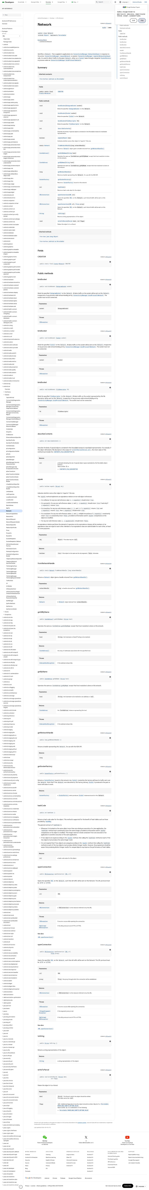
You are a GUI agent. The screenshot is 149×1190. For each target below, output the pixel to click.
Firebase (62, 1178)
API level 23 (108, 382)
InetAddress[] (44, 153)
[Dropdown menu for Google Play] (67, 2)
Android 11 (90, 1171)
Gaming (48, 1154)
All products (88, 1178)
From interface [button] (52, 79)
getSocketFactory (64, 179)
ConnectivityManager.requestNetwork (57, 56)
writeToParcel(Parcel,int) (81, 450)
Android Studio (137, 2)
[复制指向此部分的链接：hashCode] (47, 806)
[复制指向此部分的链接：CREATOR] (47, 257)
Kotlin (104, 28)
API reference (7, 8)
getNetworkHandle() (97, 148)
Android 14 (90, 1163)
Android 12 (90, 1168)
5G (47, 1168)
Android (27, 1154)
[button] (11, 31)
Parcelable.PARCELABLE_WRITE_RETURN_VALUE (74, 1110)
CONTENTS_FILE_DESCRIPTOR (63, 452)
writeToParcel (62, 221)
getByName (61, 162)
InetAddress (43, 162)
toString (61, 213)
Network (47, 93)
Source (27, 1163)
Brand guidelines (41, 1186)
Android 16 (90, 1157)
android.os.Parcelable (56, 79)
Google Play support (133, 1160)
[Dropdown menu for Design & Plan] (41, 2)
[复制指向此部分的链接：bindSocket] (48, 280)
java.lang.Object (42, 40)
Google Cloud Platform (75, 1178)
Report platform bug (133, 1154)
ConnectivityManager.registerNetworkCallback (94, 56)
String (69, 153)
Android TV (69, 1165)
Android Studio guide (114, 1156)
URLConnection (44, 195)
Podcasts (27, 1171)
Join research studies (134, 1163)
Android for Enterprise (31, 1157)
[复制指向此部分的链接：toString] (46, 1036)
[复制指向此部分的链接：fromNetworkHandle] (56, 563)
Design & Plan (35, 2)
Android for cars (70, 1163)
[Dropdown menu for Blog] (78, 2)
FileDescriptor (71, 121)
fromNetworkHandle (64, 145)
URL (70, 195)
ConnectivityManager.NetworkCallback (86, 54)
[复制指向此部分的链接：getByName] (49, 672)
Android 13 (90, 1165)
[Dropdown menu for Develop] (53, 2)
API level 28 (108, 563)
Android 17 (90, 1154)
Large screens (70, 1154)
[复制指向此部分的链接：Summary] (49, 68)
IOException (43, 322)
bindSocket (61, 105)
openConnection (63, 195)
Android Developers (43, 18)
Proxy (77, 204)
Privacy (48, 1165)
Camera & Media (50, 1163)
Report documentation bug (135, 1157)
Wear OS (68, 1157)
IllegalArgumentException (44, 1012)
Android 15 (90, 1160)
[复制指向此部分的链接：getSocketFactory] (54, 767)
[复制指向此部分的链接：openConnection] (53, 867)
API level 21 (108, 23)
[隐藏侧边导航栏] (21, 1187)
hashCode (61, 187)
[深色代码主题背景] (110, 262)
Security (27, 1160)
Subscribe (127, 1186)
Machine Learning (51, 1157)
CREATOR (60, 91)
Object (46, 35)
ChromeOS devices (71, 1160)
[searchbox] (11, 15)
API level (4, 33)
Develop (48, 2)
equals (60, 138)
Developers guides (113, 1159)
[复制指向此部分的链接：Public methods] (55, 274)
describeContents (64, 128)
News (26, 1165)
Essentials (21, 2)
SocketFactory (106, 58)
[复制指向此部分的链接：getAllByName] (51, 612)
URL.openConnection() (45, 937)
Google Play (61, 2)
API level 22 (108, 279)
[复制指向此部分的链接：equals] (44, 479)
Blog (74, 2)
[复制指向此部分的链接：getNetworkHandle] (55, 733)
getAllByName (62, 153)
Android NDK (111, 1167)
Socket (81, 58)
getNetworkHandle (64, 172)
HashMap (48, 821)
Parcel (70, 221)
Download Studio (112, 1164)
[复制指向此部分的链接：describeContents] (54, 434)
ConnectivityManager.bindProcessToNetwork (66, 60)
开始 (142, 20)
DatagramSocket (71, 105)
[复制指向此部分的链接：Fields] (45, 251)
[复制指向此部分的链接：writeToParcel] (51, 1070)
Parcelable (62, 35)
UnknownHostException (46, 663)
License (33, 1186)
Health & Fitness (50, 1160)
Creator (41, 93)
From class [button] (49, 236)
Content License (82, 1122)
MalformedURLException (43, 926)
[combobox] (103, 2)
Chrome (55, 1178)
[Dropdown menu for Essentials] (26, 2)
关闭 (133, 20)
